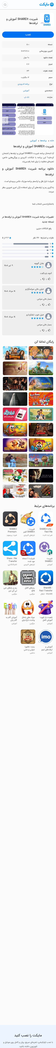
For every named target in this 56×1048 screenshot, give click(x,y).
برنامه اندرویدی (23, 84)
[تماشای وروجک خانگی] (15, 354)
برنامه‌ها (43, 140)
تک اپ (26, 97)
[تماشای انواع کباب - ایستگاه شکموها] (41, 492)
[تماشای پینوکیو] (15, 476)
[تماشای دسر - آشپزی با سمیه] (15, 492)
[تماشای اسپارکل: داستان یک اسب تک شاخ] (41, 384)
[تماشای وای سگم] (41, 415)
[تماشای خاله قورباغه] (41, 461)
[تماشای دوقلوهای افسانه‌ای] (41, 354)
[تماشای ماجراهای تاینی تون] (41, 400)
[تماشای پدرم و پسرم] (15, 461)
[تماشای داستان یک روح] (15, 400)
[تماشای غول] (15, 384)
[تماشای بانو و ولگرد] (41, 430)
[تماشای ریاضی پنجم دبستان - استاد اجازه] (15, 415)
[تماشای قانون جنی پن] (41, 476)
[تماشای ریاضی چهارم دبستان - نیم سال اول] (15, 430)
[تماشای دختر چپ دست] (15, 369)
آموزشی (26, 90)
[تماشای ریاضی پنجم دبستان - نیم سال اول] (41, 446)
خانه (52, 140)
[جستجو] (5, 4)
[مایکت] (46, 6)
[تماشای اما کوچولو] (41, 369)
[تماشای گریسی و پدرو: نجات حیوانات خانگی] (15, 446)
